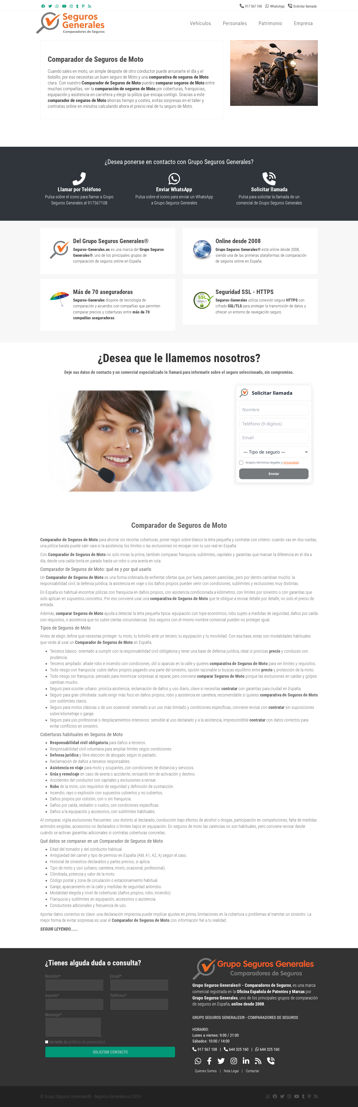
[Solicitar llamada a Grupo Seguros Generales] (271, 1062)
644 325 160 (238, 1049)
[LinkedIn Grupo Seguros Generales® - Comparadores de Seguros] (246, 1062)
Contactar (252, 1071)
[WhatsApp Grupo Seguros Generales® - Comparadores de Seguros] (57, 6)
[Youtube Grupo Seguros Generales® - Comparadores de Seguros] (64, 6)
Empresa (303, 23)
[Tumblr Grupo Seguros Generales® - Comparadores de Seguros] (77, 6)
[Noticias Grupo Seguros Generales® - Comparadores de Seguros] (89, 6)
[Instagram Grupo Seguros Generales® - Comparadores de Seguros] (71, 6)
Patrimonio (270, 23)
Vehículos (200, 23)
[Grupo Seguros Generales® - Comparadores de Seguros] (128, 31)
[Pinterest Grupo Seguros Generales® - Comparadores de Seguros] (83, 6)
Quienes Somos (206, 1071)
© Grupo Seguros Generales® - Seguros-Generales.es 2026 (90, 1096)
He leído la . (77, 1041)
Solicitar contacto (110, 1052)
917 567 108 (253, 6)
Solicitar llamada (305, 6)
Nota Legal (231, 1071)
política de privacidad (86, 1041)
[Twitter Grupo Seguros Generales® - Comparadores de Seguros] (50, 6)
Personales (235, 23)
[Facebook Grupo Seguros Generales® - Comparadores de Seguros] (43, 6)
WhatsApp (277, 6)
